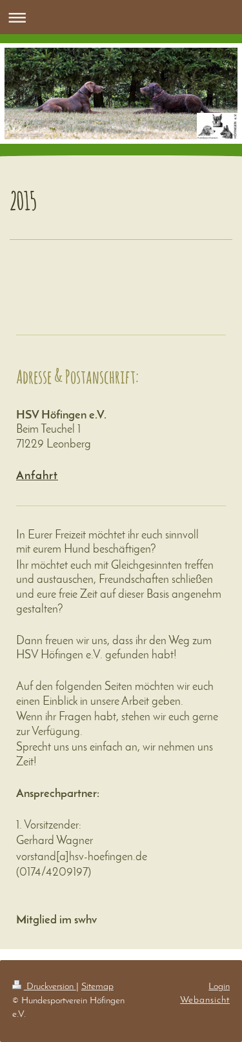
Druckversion (50, 986)
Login (219, 986)
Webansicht (205, 1000)
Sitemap (97, 986)
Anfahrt (37, 476)
